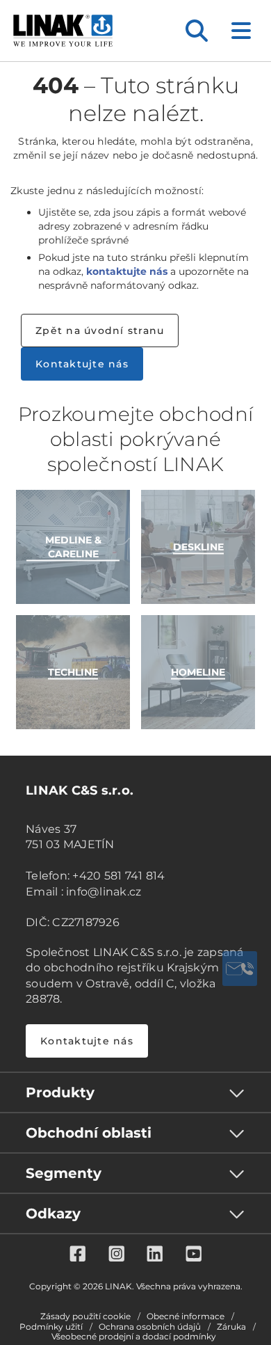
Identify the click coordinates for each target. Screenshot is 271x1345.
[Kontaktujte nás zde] (239, 968)
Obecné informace (185, 1316)
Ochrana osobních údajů (150, 1327)
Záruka (231, 1327)
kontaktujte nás (126, 271)
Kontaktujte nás (82, 364)
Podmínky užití (51, 1327)
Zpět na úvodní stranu (99, 330)
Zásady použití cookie (85, 1316)
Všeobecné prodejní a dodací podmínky (133, 1337)
